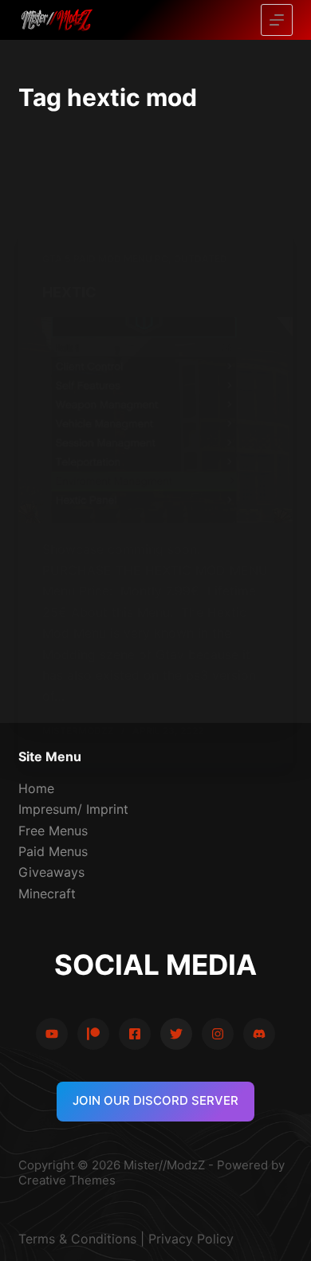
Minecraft (47, 894)
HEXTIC (69, 292)
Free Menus (53, 831)
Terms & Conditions (77, 1239)
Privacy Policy (191, 1239)
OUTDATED (200, 259)
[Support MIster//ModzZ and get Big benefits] (93, 1034)
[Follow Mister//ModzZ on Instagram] (218, 1034)
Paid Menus (53, 851)
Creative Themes (67, 1180)
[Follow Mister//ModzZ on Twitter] (176, 1034)
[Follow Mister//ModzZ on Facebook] (135, 1034)
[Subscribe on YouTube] (52, 1034)
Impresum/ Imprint (73, 809)
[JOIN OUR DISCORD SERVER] (259, 1034)
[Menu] (277, 20)
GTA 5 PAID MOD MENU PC (105, 259)
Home (36, 788)
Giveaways (51, 872)
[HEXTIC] (155, 419)
